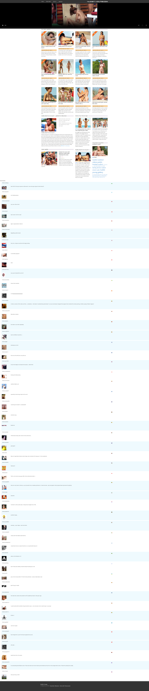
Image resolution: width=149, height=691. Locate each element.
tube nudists (61, 125)
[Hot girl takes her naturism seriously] (66, 66)
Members (61, 1)
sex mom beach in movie (99, 166)
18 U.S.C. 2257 (62, 685)
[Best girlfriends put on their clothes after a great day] (83, 94)
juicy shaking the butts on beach (64, 124)
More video (48, 1)
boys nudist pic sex (101, 177)
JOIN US (54, 1)
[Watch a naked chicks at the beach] (49, 38)
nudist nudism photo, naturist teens (64, 118)
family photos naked (99, 168)
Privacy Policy (52, 685)
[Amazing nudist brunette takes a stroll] (100, 66)
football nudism (97, 164)
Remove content (67, 685)
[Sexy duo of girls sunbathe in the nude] (66, 94)
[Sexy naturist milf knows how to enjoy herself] (100, 38)
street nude (96, 170)
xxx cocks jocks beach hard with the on (99, 175)
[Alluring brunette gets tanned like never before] (100, 94)
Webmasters (57, 685)
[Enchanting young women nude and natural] (83, 66)
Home (42, 1)
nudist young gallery (98, 171)
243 (86, 78)
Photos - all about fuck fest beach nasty (65, 123)
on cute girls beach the (97, 174)
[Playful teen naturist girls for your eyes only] (49, 94)
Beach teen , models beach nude (64, 120)
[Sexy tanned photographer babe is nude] (49, 66)
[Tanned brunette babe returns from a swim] (83, 38)
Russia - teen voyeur (62, 121)
